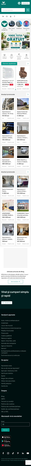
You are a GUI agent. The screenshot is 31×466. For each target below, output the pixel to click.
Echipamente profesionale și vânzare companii (13, 352)
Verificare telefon (7, 373)
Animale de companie (8, 343)
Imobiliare (4, 323)
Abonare (5, 430)
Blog (2, 396)
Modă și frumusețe (7, 330)
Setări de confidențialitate (10, 409)
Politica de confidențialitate (10, 406)
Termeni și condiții (7, 401)
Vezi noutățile (14, 281)
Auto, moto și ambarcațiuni (10, 320)
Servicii (3, 348)
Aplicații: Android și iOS (9, 371)
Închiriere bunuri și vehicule (10, 355)
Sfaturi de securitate (8, 381)
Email (2, 421)
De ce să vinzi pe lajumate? (10, 368)
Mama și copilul (6, 338)
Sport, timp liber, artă (8, 341)
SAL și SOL (4, 411)
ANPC (3, 399)
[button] (24, 49)
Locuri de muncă (6, 325)
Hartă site (4, 386)
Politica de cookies (7, 404)
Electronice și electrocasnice (11, 328)
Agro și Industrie (6, 346)
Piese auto (4, 333)
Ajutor (3, 376)
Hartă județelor (6, 383)
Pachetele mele (6, 365)
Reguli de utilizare (7, 378)
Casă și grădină (6, 336)
